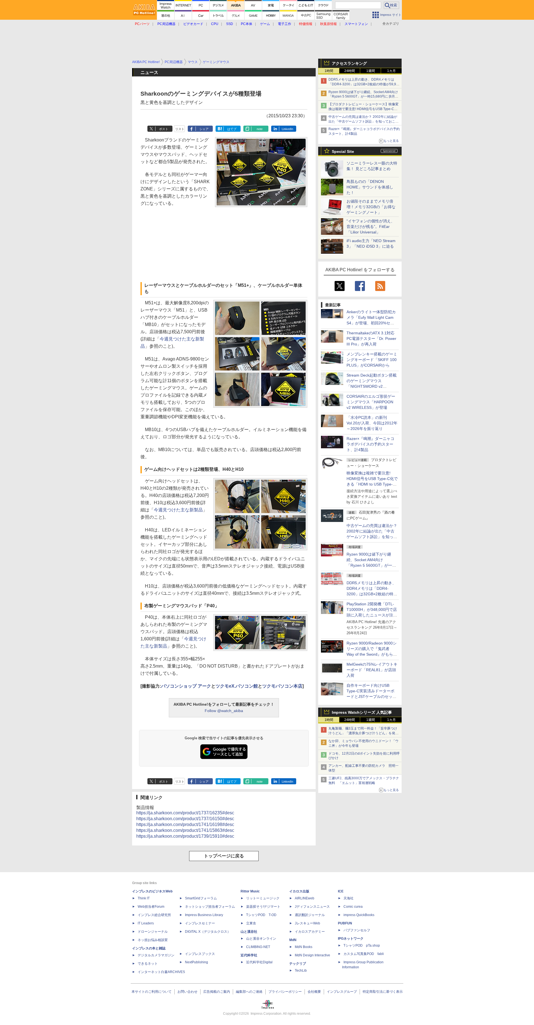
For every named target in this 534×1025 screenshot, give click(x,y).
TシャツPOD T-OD (261, 915)
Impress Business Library (204, 915)
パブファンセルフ (356, 930)
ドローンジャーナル (153, 932)
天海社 (348, 898)
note (260, 129)
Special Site (343, 151)
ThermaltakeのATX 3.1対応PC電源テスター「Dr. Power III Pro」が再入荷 (371, 338)
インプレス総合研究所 (154, 915)
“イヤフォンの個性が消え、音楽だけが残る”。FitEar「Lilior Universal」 (371, 226)
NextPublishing (196, 962)
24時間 (349, 71)
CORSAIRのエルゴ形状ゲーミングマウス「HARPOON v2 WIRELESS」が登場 (371, 402)
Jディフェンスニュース (312, 907)
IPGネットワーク (351, 939)
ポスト (163, 129)
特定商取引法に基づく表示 (383, 992)
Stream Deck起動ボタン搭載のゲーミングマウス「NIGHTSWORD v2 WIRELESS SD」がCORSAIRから (372, 386)
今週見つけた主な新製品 (178, 509)
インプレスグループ (342, 992)
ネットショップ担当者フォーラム (210, 907)
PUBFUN (345, 923)
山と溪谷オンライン (261, 939)
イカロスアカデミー (310, 932)
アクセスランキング (349, 63)
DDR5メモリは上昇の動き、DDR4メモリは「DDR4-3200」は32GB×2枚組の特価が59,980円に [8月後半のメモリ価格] (364, 84)
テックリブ (297, 964)
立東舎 (251, 923)
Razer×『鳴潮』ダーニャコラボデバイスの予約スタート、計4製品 (370, 444)
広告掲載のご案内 (216, 992)
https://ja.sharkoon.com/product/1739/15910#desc (185, 836)
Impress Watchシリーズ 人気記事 (362, 712)
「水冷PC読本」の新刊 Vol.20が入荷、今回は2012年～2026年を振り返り (372, 423)
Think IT (144, 898)
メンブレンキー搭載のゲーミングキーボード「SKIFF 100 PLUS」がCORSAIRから (372, 359)
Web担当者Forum (151, 907)
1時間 (329, 71)
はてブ (231, 129)
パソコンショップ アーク (186, 686)
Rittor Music (250, 891)
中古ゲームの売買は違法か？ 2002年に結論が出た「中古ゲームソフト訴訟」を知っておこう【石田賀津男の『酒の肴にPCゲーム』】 (363, 121)
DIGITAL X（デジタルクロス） (208, 932)
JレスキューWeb (307, 923)
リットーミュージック (263, 898)
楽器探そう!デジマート (263, 907)
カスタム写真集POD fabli (363, 954)
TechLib (301, 970)
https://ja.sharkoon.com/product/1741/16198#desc (185, 824)
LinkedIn (287, 129)
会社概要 (314, 992)
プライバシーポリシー (285, 992)
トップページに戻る (224, 856)
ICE (340, 891)
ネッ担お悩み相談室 (153, 940)
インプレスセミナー (200, 923)
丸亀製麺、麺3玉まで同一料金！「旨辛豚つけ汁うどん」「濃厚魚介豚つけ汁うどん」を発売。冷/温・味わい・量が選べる (362, 733)
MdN (292, 940)
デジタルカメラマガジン (156, 955)
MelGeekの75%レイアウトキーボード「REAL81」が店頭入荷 (372, 670)
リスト (179, 129)
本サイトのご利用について (152, 992)
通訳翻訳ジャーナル (310, 915)
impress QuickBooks (358, 915)
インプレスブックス (200, 954)
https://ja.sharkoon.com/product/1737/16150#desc (185, 818)
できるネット (148, 964)
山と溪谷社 (249, 932)
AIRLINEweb (304, 898)
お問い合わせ (187, 992)
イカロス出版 (299, 891)
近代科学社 (249, 955)
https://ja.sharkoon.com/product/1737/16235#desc (185, 812)
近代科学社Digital (259, 962)
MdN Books (303, 947)
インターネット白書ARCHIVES (161, 972)
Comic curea (353, 907)
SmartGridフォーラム (201, 898)
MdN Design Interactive (312, 955)
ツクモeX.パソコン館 (237, 686)
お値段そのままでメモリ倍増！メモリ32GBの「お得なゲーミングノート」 (371, 207)
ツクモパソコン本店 (282, 686)
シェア (204, 129)
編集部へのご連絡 (249, 992)
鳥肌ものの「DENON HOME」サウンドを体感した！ (370, 187)
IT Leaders (146, 923)
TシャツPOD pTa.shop (361, 945)
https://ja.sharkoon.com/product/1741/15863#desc (185, 830)
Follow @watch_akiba (224, 710)
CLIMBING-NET (258, 947)
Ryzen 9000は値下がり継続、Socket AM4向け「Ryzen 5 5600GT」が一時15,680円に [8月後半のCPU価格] (363, 96)
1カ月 (391, 71)
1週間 (370, 71)
